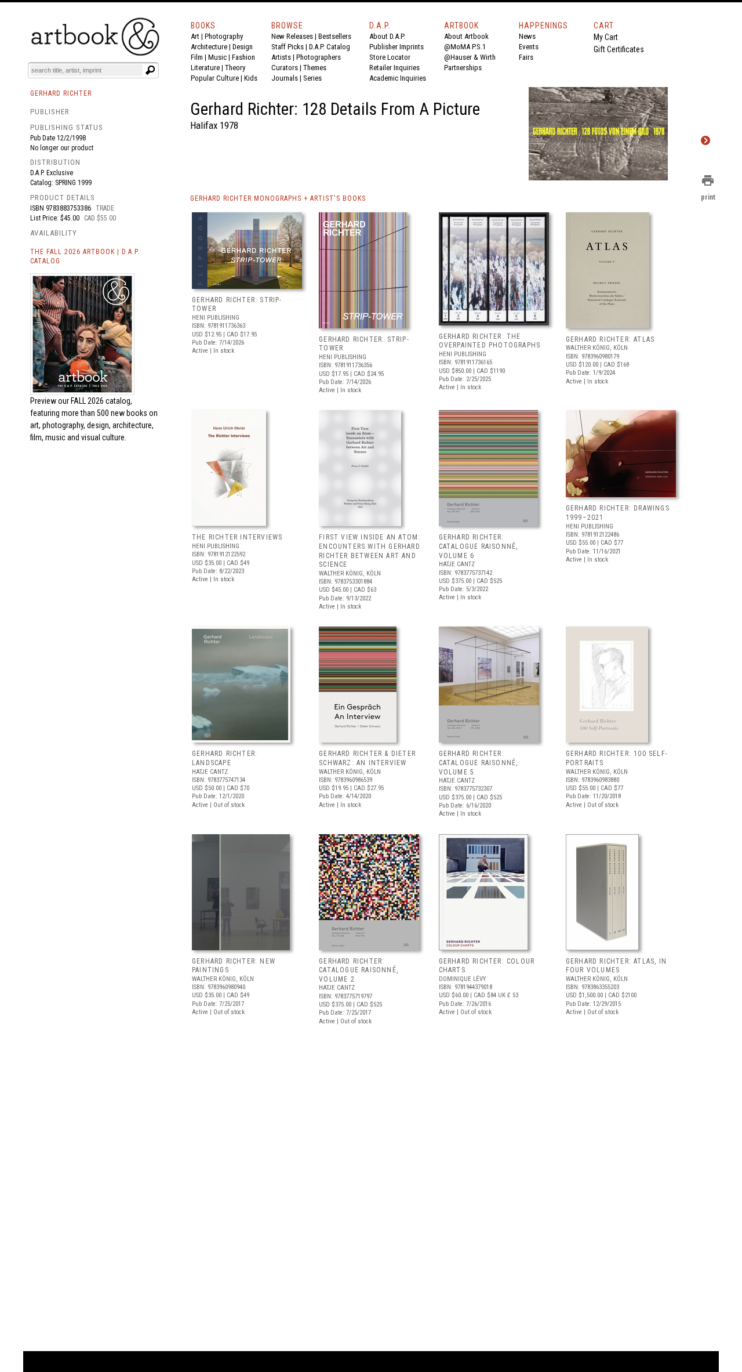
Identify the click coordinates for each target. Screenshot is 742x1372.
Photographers (318, 57)
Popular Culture (215, 78)
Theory (235, 67)
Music (217, 57)
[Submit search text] (150, 70)
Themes (314, 67)
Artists (281, 57)
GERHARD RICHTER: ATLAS (610, 339)
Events (529, 46)
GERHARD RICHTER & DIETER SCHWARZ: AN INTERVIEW (367, 758)
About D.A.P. (387, 36)
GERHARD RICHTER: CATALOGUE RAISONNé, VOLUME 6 (478, 546)
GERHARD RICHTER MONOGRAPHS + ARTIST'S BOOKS (278, 198)
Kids (250, 78)
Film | (199, 57)
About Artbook (466, 36)
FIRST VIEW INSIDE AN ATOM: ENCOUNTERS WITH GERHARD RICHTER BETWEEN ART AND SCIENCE (369, 551)
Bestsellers (334, 36)
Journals (284, 78)
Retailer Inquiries (394, 67)
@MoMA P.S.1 (465, 46)
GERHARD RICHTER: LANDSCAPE (224, 758)
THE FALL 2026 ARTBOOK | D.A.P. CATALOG (85, 257)
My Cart (606, 37)
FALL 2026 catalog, (101, 401)
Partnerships (463, 67)
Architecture (209, 46)
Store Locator (389, 57)
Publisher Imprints (396, 46)
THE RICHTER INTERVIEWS (237, 537)
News (527, 36)
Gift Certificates (619, 49)
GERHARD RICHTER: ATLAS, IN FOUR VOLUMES (616, 966)
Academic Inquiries (397, 78)
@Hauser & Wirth (470, 57)
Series (312, 78)
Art (195, 36)
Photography (224, 36)
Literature (205, 67)
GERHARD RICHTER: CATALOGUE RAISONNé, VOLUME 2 (358, 970)
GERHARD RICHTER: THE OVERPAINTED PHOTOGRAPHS (490, 341)
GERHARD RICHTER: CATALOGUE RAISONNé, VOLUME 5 (478, 763)
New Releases (292, 36)
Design (242, 46)
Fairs (526, 57)
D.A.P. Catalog (329, 46)
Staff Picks (287, 46)
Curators (284, 67)
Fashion (243, 57)
